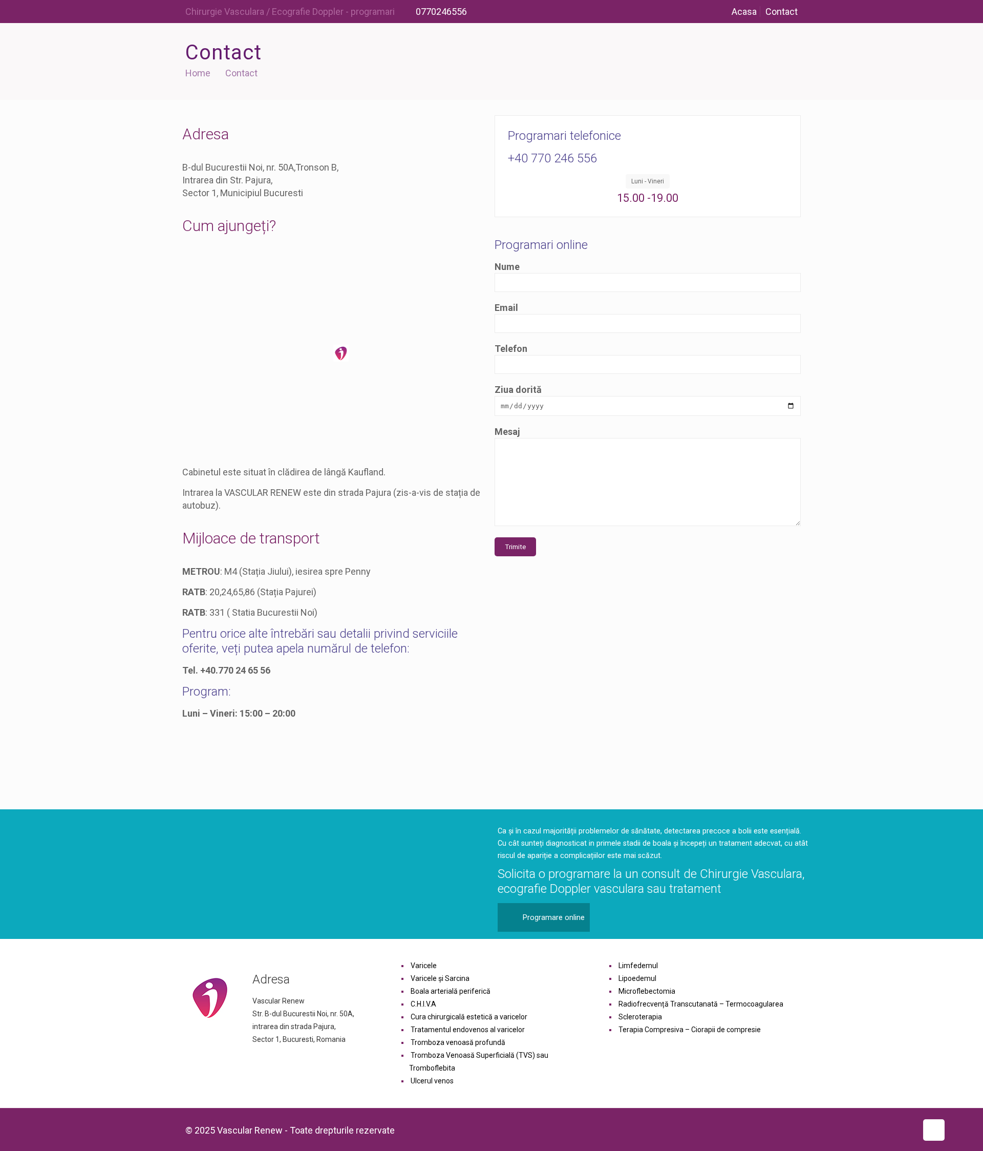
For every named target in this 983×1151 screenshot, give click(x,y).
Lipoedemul (637, 978)
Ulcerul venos (432, 1081)
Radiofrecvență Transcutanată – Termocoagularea (700, 1004)
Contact (781, 11)
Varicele (424, 965)
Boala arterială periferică (450, 991)
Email (506, 307)
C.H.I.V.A (423, 1004)
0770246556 (440, 11)
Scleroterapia (640, 1017)
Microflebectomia (646, 991)
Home (197, 73)
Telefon (511, 348)
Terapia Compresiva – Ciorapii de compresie (689, 1030)
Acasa (744, 11)
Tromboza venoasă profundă (458, 1042)
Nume (507, 266)
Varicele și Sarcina (440, 978)
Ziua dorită (518, 389)
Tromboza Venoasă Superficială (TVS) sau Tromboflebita (478, 1061)
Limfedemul (638, 965)
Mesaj (507, 431)
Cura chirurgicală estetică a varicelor (469, 1017)
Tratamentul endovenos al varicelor (468, 1030)
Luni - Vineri (647, 181)
